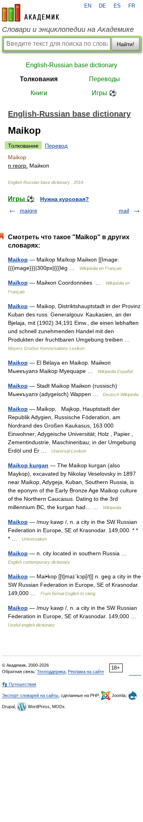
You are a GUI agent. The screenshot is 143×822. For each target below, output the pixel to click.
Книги (39, 93)
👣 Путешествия (19, 684)
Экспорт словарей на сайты (30, 695)
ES (117, 6)
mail (124, 210)
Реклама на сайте (86, 671)
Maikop (18, 259)
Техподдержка (51, 671)
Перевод (56, 146)
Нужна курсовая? (64, 199)
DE (102, 6)
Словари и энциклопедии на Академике (68, 29)
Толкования (39, 79)
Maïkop (18, 282)
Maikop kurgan (28, 465)
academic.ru (30, 12)
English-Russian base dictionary (71, 65)
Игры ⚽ (104, 93)
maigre (28, 210)
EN (87, 6)
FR (131, 6)
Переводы (104, 79)
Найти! (125, 44)
